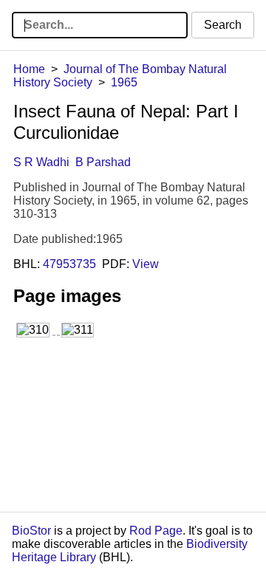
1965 (124, 82)
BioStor (31, 530)
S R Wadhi (41, 162)
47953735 (69, 264)
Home (29, 69)
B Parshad (103, 162)
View (145, 264)
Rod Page (156, 530)
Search (223, 24)
